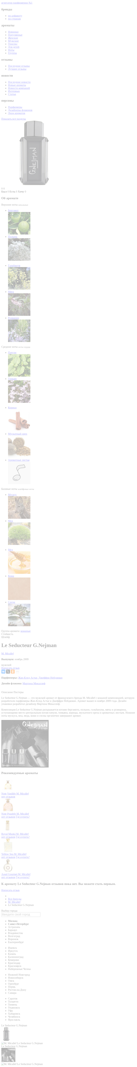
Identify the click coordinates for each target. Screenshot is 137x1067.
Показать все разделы (13, 118)
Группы (12, 53)
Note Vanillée (8, 793)
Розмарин (13, 317)
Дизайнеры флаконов (20, 110)
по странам (14, 18)
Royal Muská (8, 834)
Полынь (12, 236)
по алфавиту (15, 15)
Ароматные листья (18, 460)
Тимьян (12, 378)
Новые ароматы (17, 85)
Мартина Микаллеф (34, 683)
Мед (10, 549)
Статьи (12, 94)
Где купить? (23, 816)
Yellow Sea (7, 854)
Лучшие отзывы (17, 69)
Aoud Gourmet (9, 874)
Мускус (12, 494)
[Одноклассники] (13, 672)
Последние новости (19, 82)
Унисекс (13, 43)
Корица (12, 407)
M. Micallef (7, 653)
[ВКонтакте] (3, 672)
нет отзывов (8, 796)
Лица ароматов (16, 113)
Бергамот (13, 210)
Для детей (13, 47)
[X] (8, 672)
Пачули (12, 352)
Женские (13, 37)
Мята (11, 291)
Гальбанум (14, 265)
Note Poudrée (9, 813)
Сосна (11, 602)
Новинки (13, 31)
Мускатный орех (17, 433)
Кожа (11, 575)
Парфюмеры (15, 107)
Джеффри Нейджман (50, 677)
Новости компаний (19, 88)
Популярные (15, 34)
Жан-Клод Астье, (28, 677)
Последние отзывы (19, 66)
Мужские (13, 40)
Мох (10, 520)
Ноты (11, 50)
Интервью (14, 91)
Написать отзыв (10, 668)
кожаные (26, 631)
